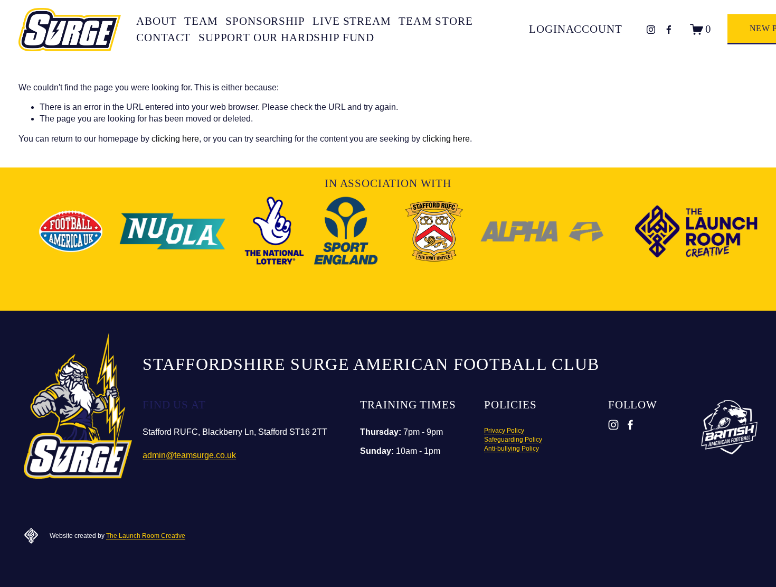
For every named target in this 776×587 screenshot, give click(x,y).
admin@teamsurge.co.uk (189, 455)
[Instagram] (651, 29)
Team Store (435, 21)
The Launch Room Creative (145, 535)
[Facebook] (669, 29)
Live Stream (352, 21)
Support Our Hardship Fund (286, 37)
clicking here (175, 138)
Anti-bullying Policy (511, 448)
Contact (163, 37)
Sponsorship (265, 21)
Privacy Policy (504, 430)
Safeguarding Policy (513, 439)
